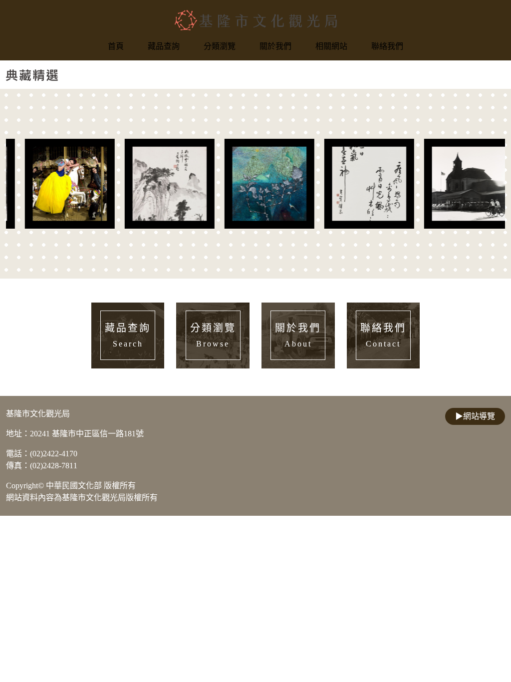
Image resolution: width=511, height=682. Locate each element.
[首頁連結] (256, 20)
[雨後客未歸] (156, 184)
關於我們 (275, 46)
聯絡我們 (387, 46)
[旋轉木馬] (56, 184)
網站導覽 (475, 416)
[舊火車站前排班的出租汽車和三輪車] (455, 184)
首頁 (116, 46)
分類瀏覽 (220, 46)
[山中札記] (255, 184)
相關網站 (331, 46)
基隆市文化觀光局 (38, 413)
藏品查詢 (164, 46)
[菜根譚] (355, 184)
